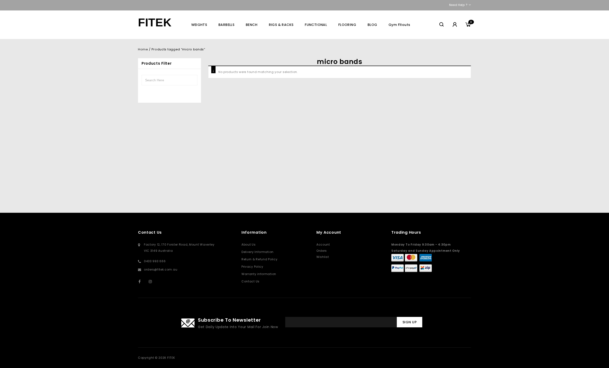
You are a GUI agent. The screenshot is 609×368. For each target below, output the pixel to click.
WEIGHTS (199, 24)
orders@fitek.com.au (160, 269)
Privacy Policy (252, 267)
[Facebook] (142, 281)
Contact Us (250, 281)
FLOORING (347, 24)
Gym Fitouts (399, 24)
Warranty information (258, 274)
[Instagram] (153, 281)
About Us (248, 244)
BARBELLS (226, 24)
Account (323, 244)
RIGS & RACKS (281, 24)
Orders (321, 251)
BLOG (372, 24)
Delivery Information (257, 252)
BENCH (251, 24)
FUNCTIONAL (316, 24)
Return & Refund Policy (259, 259)
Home (143, 49)
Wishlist (322, 257)
